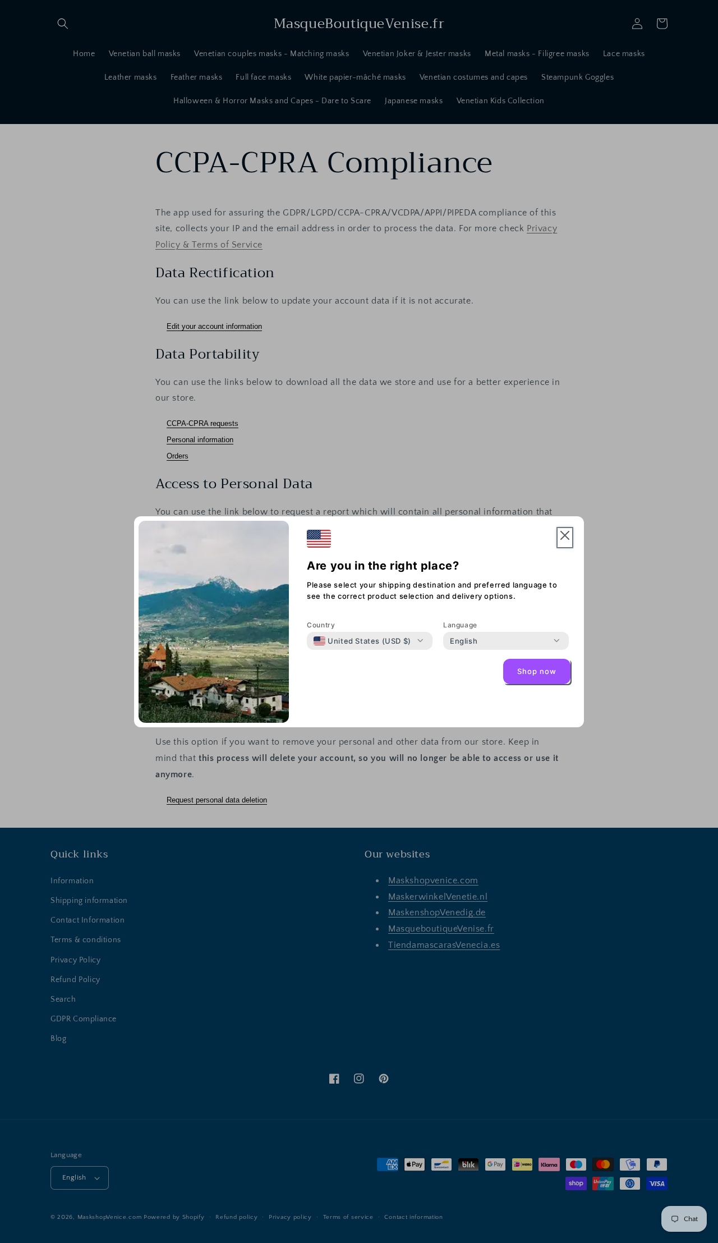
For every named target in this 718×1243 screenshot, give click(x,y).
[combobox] (362, 640)
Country (321, 625)
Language (460, 625)
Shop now (536, 671)
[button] (564, 538)
